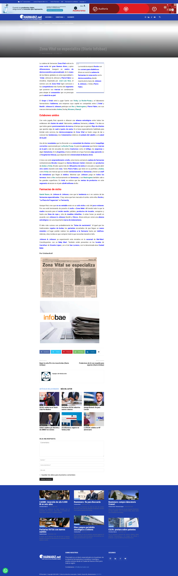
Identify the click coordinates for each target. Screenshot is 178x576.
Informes (86, 425)
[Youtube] (154, 17)
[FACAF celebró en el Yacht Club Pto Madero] (49, 399)
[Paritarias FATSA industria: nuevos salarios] (72, 399)
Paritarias (64, 405)
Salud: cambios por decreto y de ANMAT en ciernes (49, 429)
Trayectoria (47, 23)
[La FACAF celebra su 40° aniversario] (94, 419)
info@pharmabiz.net (82, 567)
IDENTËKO (98, 574)
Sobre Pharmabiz (55, 1)
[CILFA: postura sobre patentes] (123, 522)
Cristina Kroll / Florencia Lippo (115, 506)
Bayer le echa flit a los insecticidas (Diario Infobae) (54, 364)
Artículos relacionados (49, 389)
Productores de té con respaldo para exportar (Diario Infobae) (91, 364)
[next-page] (43, 433)
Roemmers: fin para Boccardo (87, 502)
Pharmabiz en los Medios (71, 1)
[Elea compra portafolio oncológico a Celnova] (89, 520)
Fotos (41, 405)
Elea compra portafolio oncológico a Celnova (84, 528)
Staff (62, 1)
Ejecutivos (86, 405)
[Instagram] (145, 17)
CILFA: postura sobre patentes (122, 529)
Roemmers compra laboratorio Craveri (122, 503)
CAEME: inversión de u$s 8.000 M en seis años (53, 503)
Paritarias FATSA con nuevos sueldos (52, 530)
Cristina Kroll (77, 504)
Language (82, 1)
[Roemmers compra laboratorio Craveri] (123, 495)
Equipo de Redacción (47, 53)
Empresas (64, 425)
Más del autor (66, 389)
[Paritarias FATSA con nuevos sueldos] (54, 522)
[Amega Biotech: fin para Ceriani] (94, 399)
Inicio (40, 23)
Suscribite (70, 17)
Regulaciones (43, 425)
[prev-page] (40, 433)
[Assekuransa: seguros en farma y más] (72, 419)
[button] (160, 17)
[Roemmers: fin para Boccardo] (89, 495)
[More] (99, 352)
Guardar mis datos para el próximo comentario (58, 475)
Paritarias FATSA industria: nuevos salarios (71, 408)
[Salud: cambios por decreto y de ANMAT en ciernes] (49, 419)
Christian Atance (43, 506)
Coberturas (59, 17)
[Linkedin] (148, 17)
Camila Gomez (43, 534)
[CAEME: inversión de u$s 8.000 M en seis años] (54, 495)
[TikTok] (151, 17)
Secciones (48, 17)
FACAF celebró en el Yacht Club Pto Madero (48, 408)
